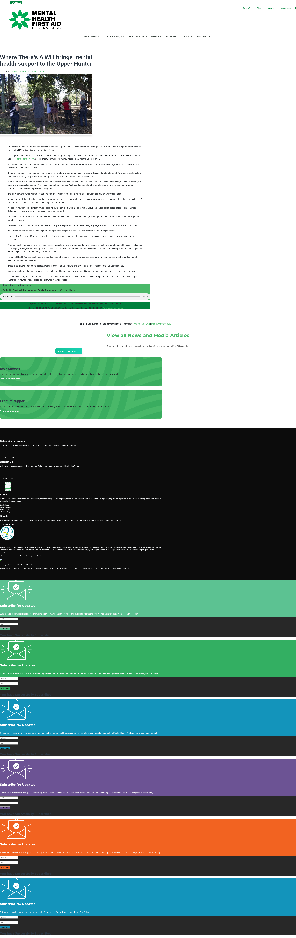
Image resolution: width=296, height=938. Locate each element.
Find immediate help (10, 379)
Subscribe (9, 457)
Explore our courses (10, 411)
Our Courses (90, 36)
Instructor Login (285, 8)
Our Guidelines (5, 507)
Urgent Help (16, 3)
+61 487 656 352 (142, 324)
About (187, 36)
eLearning (270, 8)
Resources (202, 36)
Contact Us (247, 8)
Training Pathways (112, 36)
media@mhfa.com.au (161, 324)
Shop (259, 8)
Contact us (8, 478)
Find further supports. (113, 308)
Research (156, 36)
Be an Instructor (137, 36)
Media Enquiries (6, 509)
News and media (69, 351)
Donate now (8, 524)
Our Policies (4, 505)
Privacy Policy (5, 512)
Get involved (171, 36)
